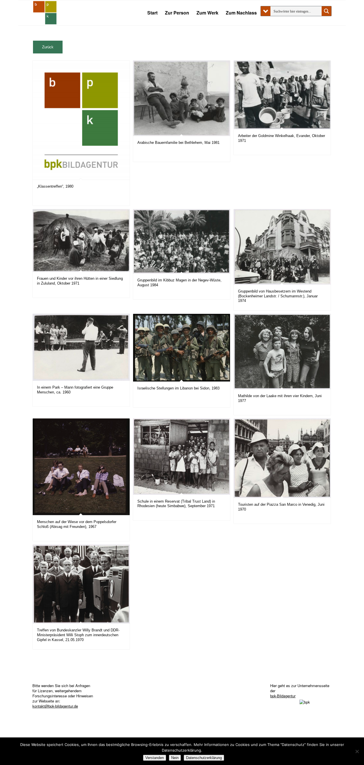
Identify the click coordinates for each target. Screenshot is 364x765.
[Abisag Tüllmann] (44, 12)
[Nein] (357, 751)
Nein (175, 758)
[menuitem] (152, 12)
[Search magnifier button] (326, 11)
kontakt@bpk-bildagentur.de (55, 706)
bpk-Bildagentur (282, 695)
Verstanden (154, 758)
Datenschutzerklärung (204, 758)
